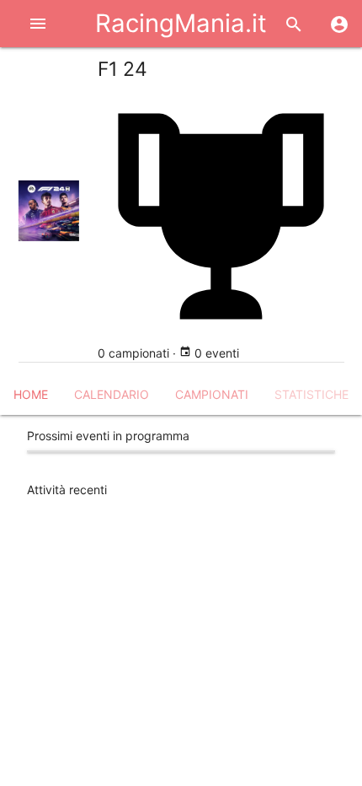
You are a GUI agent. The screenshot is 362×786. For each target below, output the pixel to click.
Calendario (111, 394)
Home (30, 394)
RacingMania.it (181, 23)
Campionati (211, 394)
